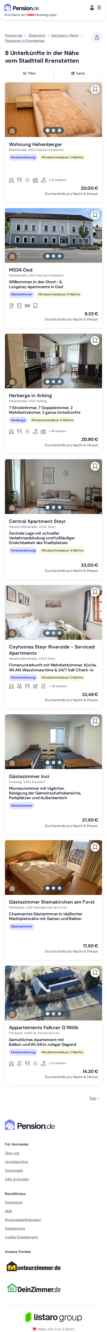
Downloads (14, 1170)
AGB (8, 1211)
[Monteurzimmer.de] (33, 1273)
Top (92, 1098)
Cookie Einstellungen (21, 1237)
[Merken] (95, 89)
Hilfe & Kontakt (17, 1179)
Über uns (12, 1153)
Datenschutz (15, 1228)
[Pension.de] (22, 6)
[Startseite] (31, 1124)
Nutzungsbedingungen (23, 1219)
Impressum (14, 1202)
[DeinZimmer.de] (33, 1295)
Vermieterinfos (16, 1161)
